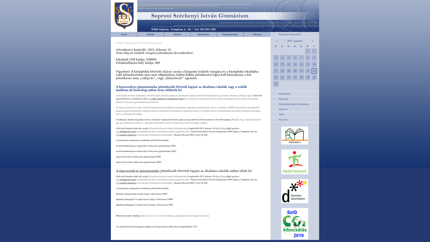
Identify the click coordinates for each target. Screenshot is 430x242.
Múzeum (257, 34)
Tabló (281, 114)
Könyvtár (283, 119)
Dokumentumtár (230, 34)
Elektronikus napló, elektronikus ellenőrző (294, 106)
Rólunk (150, 34)
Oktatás (177, 34)
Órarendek (283, 99)
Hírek (124, 34)
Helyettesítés (285, 93)
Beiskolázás (203, 34)
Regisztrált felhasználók (290, 34)
